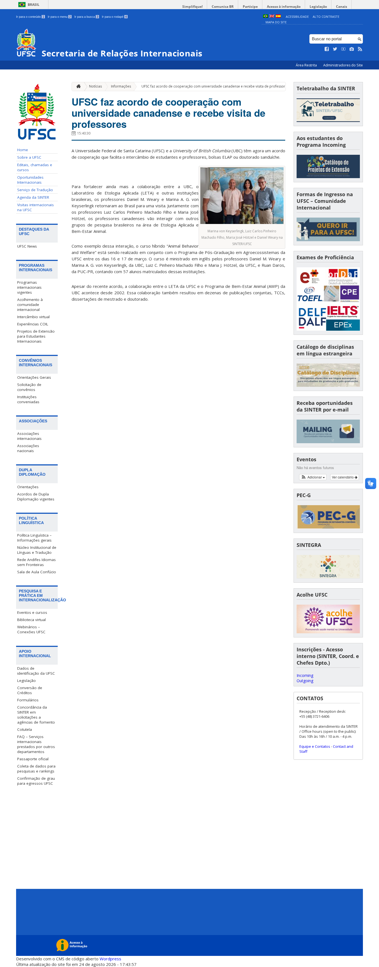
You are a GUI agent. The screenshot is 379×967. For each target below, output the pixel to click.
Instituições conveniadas (28, 399)
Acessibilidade (297, 16)
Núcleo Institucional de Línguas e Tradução (36, 550)
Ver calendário (343, 477)
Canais (341, 6)
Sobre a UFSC (29, 157)
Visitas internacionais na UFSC (35, 207)
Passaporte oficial (33, 758)
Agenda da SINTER (33, 197)
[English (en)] (271, 16)
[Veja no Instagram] (352, 49)
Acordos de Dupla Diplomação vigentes (35, 497)
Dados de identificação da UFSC (36, 671)
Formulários (28, 699)
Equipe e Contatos (314, 746)
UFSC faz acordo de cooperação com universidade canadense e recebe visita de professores (215, 86)
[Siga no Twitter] (335, 49)
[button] (312, 477)
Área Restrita (307, 65)
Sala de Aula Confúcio (36, 571)
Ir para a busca (86, 16)
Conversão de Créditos (29, 690)
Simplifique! (192, 6)
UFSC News (27, 246)
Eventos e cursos (32, 612)
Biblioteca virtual (31, 619)
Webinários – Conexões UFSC (31, 629)
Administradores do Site (343, 65)
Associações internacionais (29, 436)
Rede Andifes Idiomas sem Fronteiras (36, 562)
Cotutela (24, 729)
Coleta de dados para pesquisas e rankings (36, 769)
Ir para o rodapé (114, 16)
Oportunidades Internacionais (30, 180)
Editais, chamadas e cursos (34, 167)
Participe (250, 6)
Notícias (95, 86)
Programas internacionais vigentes (29, 287)
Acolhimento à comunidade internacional (30, 304)
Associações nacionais (28, 448)
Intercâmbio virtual (33, 316)
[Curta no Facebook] (327, 49)
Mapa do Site (276, 22)
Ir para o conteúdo (30, 16)
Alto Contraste (326, 16)
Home (22, 149)
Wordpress (110, 958)
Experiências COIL (32, 324)
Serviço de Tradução (35, 189)
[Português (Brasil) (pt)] (265, 16)
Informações (121, 86)
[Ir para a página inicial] (77, 86)
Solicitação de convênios (29, 387)
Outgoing (305, 680)
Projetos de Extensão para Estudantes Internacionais (36, 336)
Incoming (305, 675)
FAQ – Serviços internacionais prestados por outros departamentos (36, 744)
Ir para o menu (59, 16)
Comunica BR (223, 6)
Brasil (33, 4)
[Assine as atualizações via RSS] (360, 49)
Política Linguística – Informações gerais (34, 538)
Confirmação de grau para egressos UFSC (36, 781)
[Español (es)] (278, 16)
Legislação (318, 6)
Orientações (28, 486)
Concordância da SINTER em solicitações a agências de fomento (36, 715)
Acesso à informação (283, 6)
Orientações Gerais (34, 377)
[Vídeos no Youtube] (343, 49)
